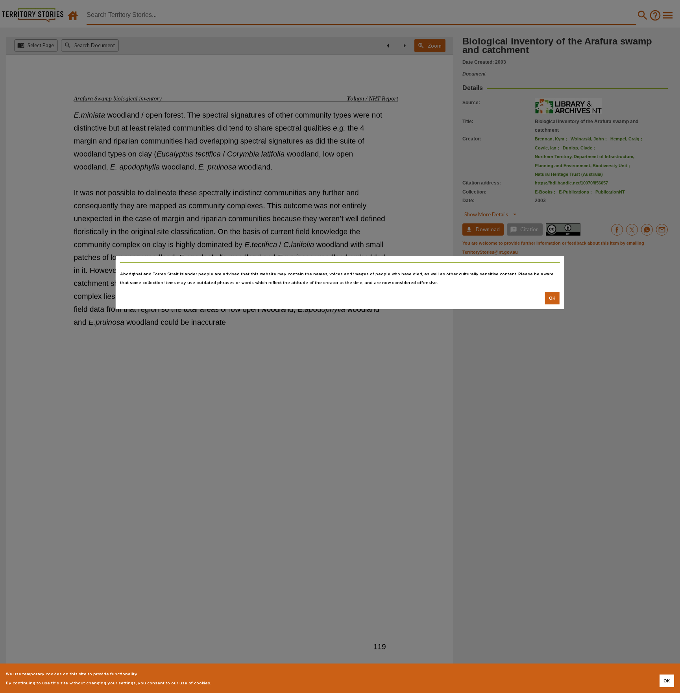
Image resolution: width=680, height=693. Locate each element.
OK (552, 298)
